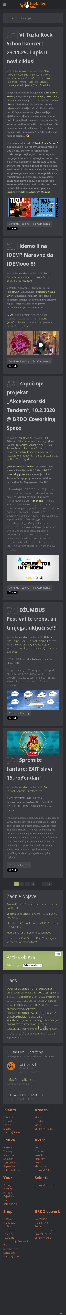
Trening (22, 81)
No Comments (41, 223)
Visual (39, 648)
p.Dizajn (8, 1237)
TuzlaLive (16, 1032)
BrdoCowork (13, 992)
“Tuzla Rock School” (45, 143)
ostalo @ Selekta (42, 277)
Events (35, 74)
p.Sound (9, 1230)
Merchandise (10, 1249)
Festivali (33, 641)
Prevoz (7, 1245)
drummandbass (13, 997)
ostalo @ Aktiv (43, 1170)
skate (52, 1013)
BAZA (15, 291)
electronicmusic (38, 997)
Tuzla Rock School (37, 81)
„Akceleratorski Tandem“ (21, 466)
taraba (44, 1024)
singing (39, 1013)
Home (10, 18)
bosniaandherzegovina (35, 988)
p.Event (8, 1226)
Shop (8, 1211)
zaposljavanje (14, 1037)
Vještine (28, 85)
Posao (10, 448)
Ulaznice (8, 1219)
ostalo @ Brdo (43, 1237)
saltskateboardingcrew (20, 1013)
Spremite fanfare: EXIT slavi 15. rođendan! (29, 768)
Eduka (27, 74)
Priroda (7, 1192)
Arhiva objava (14, 965)
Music (41, 78)
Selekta (11, 280)
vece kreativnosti (36, 1033)
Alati (20, 74)
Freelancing (21, 444)
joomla (9, 1005)
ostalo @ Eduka (12, 1170)
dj (51, 992)
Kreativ (20, 78)
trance (33, 1028)
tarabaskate (14, 1029)
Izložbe (42, 641)
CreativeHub (26, 993)
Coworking (40, 441)
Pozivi (38, 1162)
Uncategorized (15, 85)
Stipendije (9, 1166)
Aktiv (46, 71)
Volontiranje (42, 1155)
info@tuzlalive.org (21, 1079)
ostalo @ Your (11, 1203)
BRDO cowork (25, 441)
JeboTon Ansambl (18, 322)
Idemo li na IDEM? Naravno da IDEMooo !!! (30, 254)
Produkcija (9, 1222)
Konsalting (34, 444)
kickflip (17, 1005)
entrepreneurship (39, 1001)
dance (36, 992)
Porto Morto (41, 318)
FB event (37, 500)
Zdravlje (8, 1185)
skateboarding (15, 1020)
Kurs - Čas (30, 78)
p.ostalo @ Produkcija (16, 1241)
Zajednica (45, 85)
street (19, 1024)
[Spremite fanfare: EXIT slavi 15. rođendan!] (33, 743)
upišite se (13, 192)
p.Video (8, 1234)
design (45, 992)
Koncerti (11, 78)
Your (36, 85)
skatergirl (53, 1020)
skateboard (35, 1016)
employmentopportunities (17, 1001)
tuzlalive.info (25, 71)
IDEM (27, 303)
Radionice (12, 81)
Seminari (8, 1158)
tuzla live (54, 1028)
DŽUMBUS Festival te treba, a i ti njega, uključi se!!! (32, 618)
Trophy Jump (23, 326)
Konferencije (10, 1162)
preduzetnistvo (16, 1009)
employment (52, 996)
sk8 (47, 1013)
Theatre (39, 1121)
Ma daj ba (40, 1166)
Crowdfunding (43, 1234)
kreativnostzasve (28, 1005)
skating (11, 1024)
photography (52, 1005)
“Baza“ (11, 104)
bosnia (12, 988)
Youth (50, 1033)
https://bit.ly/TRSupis (35, 192)
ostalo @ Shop (11, 1256)
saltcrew (30, 1009)
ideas (53, 1000)
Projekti (49, 78)
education (26, 996)
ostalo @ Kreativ (44, 1128)
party (44, 1005)
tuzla (43, 1027)
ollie (37, 1005)
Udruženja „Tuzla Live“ (44, 96)
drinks (55, 992)
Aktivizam (12, 74)
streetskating (31, 1024)
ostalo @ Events (31, 644)
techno (25, 1028)
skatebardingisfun (17, 1016)
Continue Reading (19, 223)
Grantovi (44, 74)
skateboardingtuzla (36, 1020)
